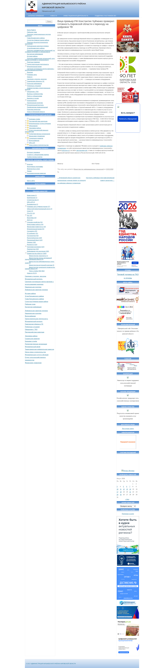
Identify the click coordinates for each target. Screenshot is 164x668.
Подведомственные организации (39, 134)
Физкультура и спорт (33, 169)
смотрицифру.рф (81, 150)
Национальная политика (35, 103)
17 (117, 492)
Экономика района (35, 128)
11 (120, 489)
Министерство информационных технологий (89, 169)
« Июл (127, 499)
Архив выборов (32, 100)
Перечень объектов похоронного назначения (36, 43)
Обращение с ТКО (32, 91)
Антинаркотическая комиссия (36, 173)
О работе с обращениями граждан (38, 154)
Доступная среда (128, 428)
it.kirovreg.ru (65, 150)
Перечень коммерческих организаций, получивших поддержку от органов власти (40, 59)
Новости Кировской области (36, 112)
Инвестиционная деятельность (75, 16)
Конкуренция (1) (32, 197)
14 (130, 489)
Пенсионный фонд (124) (35, 240)
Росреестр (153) (32, 244)
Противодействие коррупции (38, 121)
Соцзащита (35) (32, 231)
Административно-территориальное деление (37, 88)
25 (120, 494)
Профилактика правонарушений (37, 107)
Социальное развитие (36, 138)
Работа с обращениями (34, 96)
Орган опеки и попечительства (39, 145)
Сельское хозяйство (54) (35, 222)
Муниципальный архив (34, 66)
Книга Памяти (31, 30)
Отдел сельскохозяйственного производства (36, 131)
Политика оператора (33, 109)
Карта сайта (31, 180)
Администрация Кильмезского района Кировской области (64, 5)
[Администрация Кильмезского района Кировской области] (31, 14)
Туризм (29, 171)
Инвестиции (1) (32, 195)
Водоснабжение (34, 140)
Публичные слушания (34, 86)
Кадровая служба (34, 119)
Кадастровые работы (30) (35, 224)
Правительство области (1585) (37, 253)
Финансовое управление (37, 136)
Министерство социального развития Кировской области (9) (40, 268)
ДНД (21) (30, 220)
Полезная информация (34, 83)
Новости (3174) (32, 273)
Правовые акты (32, 74)
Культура (30, 164)
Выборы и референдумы (35, 94)
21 (130, 492)
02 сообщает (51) (32, 233)
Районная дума (32, 32)
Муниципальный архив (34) (35, 229)
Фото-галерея (31, 188)
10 (117, 489)
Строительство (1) (33, 200)
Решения (30, 72)
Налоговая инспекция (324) (35, 247)
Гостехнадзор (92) (33, 235)
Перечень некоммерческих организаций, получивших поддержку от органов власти (40, 51)
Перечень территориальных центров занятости (38, 35)
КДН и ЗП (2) (31, 202)
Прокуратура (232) (33, 249)
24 (117, 494)
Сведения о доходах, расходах (37, 79)
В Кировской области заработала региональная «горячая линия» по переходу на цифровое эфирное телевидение (71, 180)
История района (32, 56)
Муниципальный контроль (35, 105)
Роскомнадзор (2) (32, 204)
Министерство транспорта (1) (38, 256)
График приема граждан (34, 157)
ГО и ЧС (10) (31, 213)
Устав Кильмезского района (36, 48)
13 (127, 489)
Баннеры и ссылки (33, 98)
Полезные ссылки (128, 514)
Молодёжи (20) (31, 218)
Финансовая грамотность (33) (36, 227)
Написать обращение (128, 119)
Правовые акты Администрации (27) (38, 206)
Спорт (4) (30, 211)
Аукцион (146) (31, 242)
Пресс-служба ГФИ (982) (37, 271)
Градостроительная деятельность (38, 64)
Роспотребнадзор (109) (34, 238)
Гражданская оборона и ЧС (35, 81)
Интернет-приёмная (36, 16)
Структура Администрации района (38, 40)
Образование (33, 126)
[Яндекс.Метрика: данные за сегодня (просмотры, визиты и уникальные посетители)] (127, 470)
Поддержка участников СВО (105, 16)
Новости (53, 16)
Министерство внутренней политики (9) (41, 265)
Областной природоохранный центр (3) (39, 209)
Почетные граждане (33, 62)
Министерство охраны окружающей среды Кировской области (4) (38, 258)
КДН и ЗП (32, 143)
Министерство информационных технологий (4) (39, 262)
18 (120, 492)
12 (124, 489)
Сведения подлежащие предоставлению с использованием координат (39, 69)
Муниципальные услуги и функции (40, 123)
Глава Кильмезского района (36, 38)
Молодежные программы (35, 166)
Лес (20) (29, 215)
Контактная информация (35, 54)
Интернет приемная (33, 152)
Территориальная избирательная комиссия (39, 349)
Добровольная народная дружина (38, 46)
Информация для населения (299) (38, 251)
